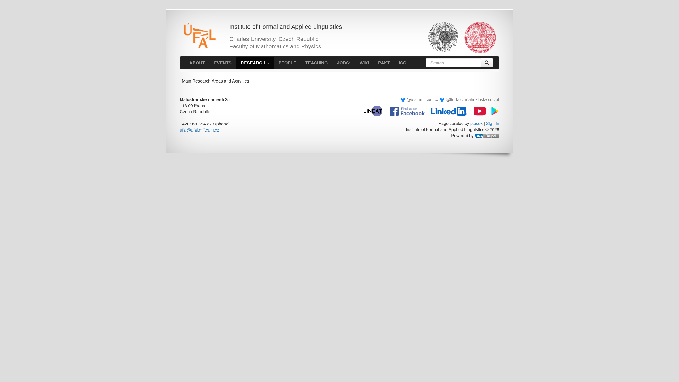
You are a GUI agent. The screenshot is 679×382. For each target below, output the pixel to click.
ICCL (404, 63)
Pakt (384, 63)
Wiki (364, 63)
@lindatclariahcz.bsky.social (472, 99)
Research (254, 63)
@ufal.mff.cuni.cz (423, 99)
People (287, 63)
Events (223, 63)
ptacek (476, 123)
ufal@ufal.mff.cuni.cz (199, 130)
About (197, 63)
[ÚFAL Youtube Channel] (477, 110)
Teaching (316, 63)
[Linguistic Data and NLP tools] (376, 110)
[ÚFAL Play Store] (493, 110)
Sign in (492, 123)
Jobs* (344, 63)
